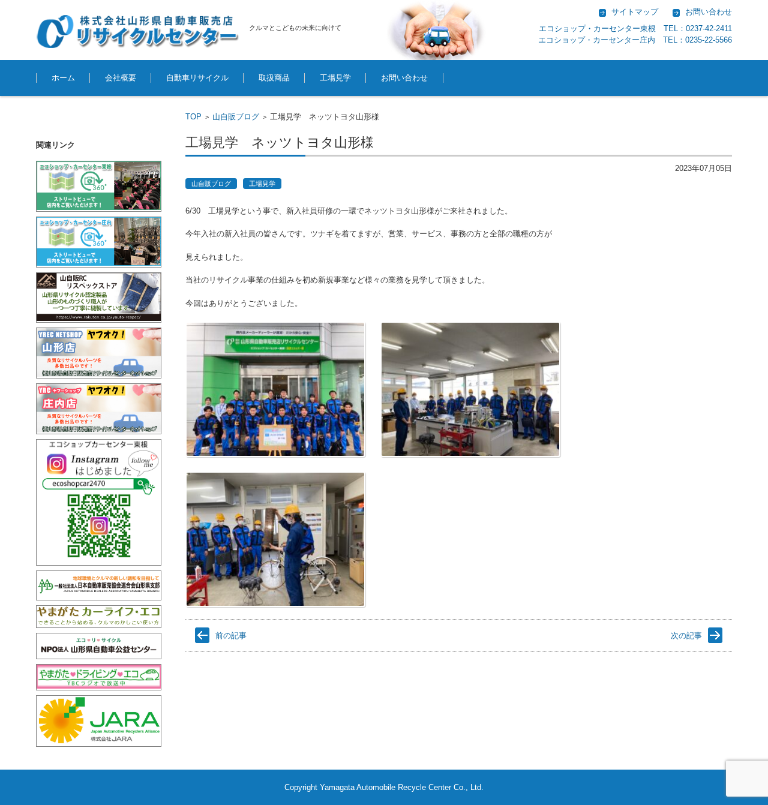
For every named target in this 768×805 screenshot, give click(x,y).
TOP (193, 116)
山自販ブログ (235, 116)
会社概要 (120, 77)
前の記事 (231, 635)
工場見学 (335, 77)
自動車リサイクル (197, 77)
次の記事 (686, 635)
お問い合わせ (404, 77)
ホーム (63, 77)
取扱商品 (274, 77)
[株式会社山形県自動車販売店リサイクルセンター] (138, 31)
